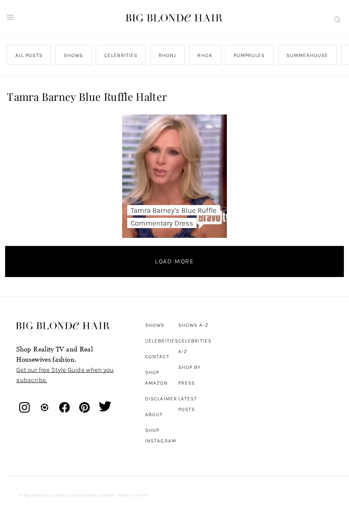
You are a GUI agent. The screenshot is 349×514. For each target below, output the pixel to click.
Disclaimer (161, 399)
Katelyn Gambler (98, 495)
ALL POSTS (29, 55)
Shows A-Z (193, 325)
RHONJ (167, 55)
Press (186, 383)
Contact (157, 357)
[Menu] (10, 17)
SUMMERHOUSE (307, 55)
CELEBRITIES (121, 55)
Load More (174, 261)
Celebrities (161, 341)
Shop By (189, 367)
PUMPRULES (249, 55)
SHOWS (73, 55)
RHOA (205, 55)
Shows (154, 325)
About (154, 414)
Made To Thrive (133, 495)
